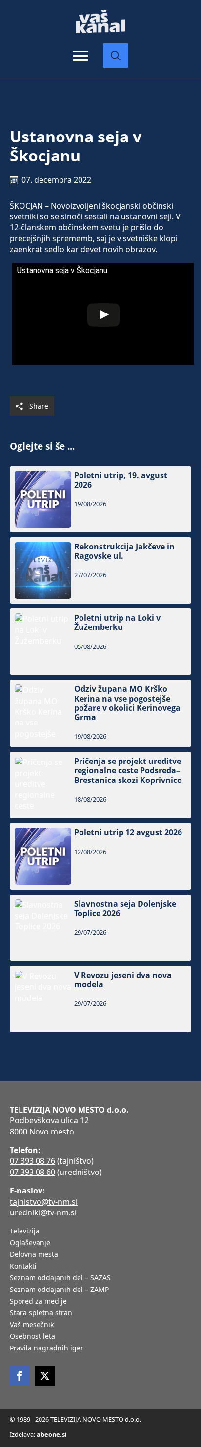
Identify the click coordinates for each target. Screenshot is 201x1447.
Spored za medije (38, 1302)
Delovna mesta (34, 1255)
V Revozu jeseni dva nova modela (123, 980)
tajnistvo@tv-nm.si (44, 1201)
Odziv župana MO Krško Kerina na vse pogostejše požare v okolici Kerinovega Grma (127, 703)
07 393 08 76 (32, 1160)
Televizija (25, 1231)
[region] (100, 1377)
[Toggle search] (115, 55)
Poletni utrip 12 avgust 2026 (128, 832)
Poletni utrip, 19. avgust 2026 (120, 480)
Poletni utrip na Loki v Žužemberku (117, 622)
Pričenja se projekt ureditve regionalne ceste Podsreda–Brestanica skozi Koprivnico (128, 771)
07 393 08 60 (32, 1172)
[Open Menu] (80, 55)
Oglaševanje (30, 1243)
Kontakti (23, 1267)
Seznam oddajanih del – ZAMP (59, 1290)
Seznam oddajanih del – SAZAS (60, 1278)
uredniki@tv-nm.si (43, 1212)
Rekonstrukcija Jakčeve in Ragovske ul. (124, 551)
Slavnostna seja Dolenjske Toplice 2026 (125, 908)
